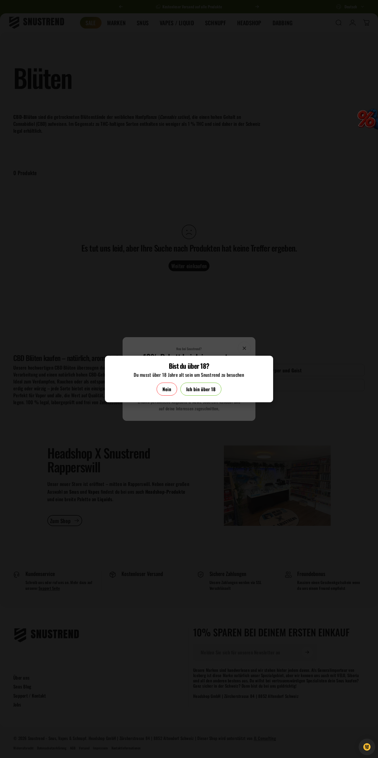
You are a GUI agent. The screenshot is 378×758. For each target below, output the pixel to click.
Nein (166, 389)
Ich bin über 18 (201, 389)
